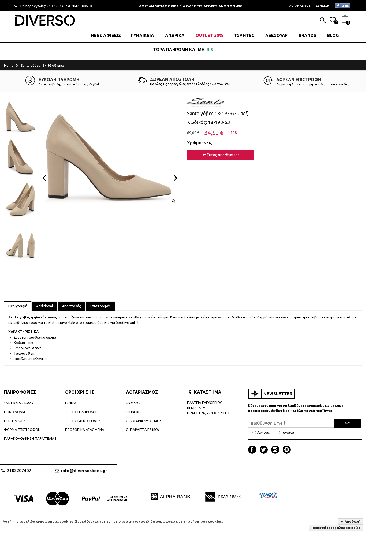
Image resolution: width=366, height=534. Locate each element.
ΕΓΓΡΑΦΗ (133, 412)
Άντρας (263, 432)
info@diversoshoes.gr (84, 470)
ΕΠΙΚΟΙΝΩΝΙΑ (14, 412)
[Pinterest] (287, 450)
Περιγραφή (17, 306)
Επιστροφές (100, 306)
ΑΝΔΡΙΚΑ (175, 35)
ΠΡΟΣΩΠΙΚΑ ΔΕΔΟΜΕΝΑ (84, 429)
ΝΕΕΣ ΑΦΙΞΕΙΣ (106, 35)
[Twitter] (265, 450)
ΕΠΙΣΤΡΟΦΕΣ (14, 421)
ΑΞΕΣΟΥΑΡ (276, 35)
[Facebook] (253, 450)
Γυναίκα (288, 432)
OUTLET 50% (209, 35)
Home (8, 65)
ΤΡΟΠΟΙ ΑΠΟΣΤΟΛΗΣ (82, 421)
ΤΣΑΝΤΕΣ (244, 35)
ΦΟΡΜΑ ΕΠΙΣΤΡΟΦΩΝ (22, 429)
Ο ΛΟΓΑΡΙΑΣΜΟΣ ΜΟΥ (143, 421)
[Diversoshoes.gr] (45, 20)
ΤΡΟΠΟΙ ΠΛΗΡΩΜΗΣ (81, 412)
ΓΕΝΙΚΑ (70, 403)
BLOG (333, 35)
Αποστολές (71, 306)
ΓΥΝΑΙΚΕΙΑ (142, 35)
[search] (323, 21)
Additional (44, 306)
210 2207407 (57, 6)
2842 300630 (81, 6)
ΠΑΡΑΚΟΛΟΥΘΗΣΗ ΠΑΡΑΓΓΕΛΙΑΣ (30, 438)
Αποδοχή (352, 521)
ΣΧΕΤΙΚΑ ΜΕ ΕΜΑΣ (19, 403)
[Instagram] (276, 450)
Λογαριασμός (299, 5)
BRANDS (307, 35)
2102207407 (19, 470)
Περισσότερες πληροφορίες (336, 527)
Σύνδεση (322, 5)
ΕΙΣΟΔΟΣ (133, 403)
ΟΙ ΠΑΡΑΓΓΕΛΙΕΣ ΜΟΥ (142, 429)
